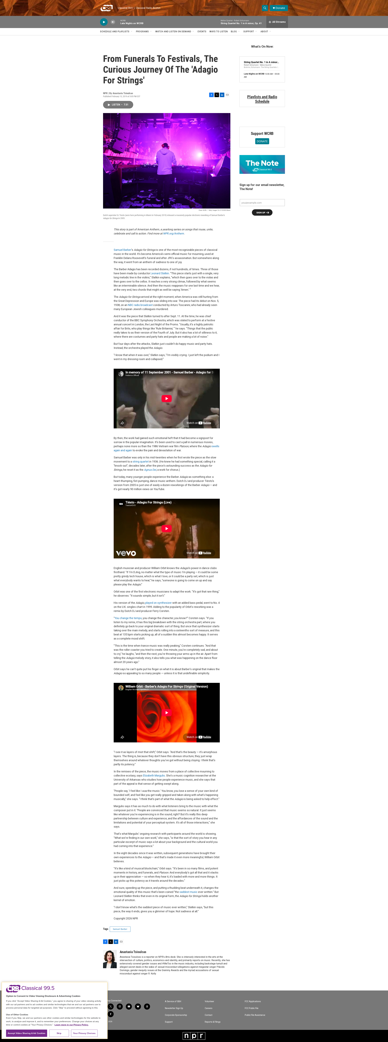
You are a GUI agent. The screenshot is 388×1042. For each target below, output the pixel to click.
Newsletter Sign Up (174, 1008)
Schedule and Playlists (114, 31)
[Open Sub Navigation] (131, 31)
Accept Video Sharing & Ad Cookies (26, 1033)
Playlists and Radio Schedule (262, 99)
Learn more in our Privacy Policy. (72, 1025)
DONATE (262, 141)
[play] (103, 22)
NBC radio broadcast (140, 305)
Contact (208, 1015)
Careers (208, 1008)
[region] (55, 1010)
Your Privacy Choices (84, 1033)
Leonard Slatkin (160, 273)
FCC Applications (253, 1001)
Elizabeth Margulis (154, 775)
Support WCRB (262, 133)
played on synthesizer (158, 602)
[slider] (117, 21)
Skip (59, 1033)
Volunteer (209, 1001)
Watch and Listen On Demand (173, 31)
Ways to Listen (218, 31)
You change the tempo (128, 618)
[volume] (112, 22)
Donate (280, 8)
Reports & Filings (213, 1022)
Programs (142, 31)
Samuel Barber (122, 249)
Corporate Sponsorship (176, 1015)
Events (202, 31)
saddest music (188, 891)
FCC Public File (251, 1008)
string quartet (140, 461)
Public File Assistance (255, 1015)
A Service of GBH (173, 1001)
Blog (234, 31)
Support (248, 31)
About (264, 31)
